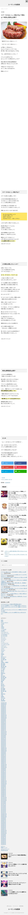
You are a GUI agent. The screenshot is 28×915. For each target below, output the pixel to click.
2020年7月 (3, 755)
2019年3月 (3, 776)
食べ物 (3, 477)
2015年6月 (3, 838)
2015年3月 (3, 842)
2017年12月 (4, 797)
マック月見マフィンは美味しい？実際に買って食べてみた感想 (17, 540)
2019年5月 (3, 774)
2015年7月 (3, 837)
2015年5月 (3, 840)
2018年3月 (3, 793)
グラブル (3, 640)
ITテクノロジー (4, 622)
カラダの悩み (4, 634)
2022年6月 (3, 723)
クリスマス (3, 639)
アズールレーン (4, 632)
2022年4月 (3, 726)
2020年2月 (3, 761)
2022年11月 (3, 716)
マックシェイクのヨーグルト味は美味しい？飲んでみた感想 (17, 516)
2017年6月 (3, 805)
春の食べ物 (3, 677)
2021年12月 (4, 731)
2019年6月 (3, 772)
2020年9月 (3, 752)
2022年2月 (3, 728)
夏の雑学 (3, 665)
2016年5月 (3, 823)
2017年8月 (3, 803)
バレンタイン (4, 647)
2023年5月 (3, 708)
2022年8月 (3, 720)
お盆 (2, 625)
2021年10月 (4, 734)
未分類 (2, 680)
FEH (2, 620)
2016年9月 (3, 818)
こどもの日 (3, 629)
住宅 (2, 655)
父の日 (2, 687)
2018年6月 (3, 789)
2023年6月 (3, 706)
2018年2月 (3, 794)
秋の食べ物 (3, 691)
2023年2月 (3, 712)
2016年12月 (4, 814)
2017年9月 (3, 801)
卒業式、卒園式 (4, 662)
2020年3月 (3, 760)
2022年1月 (3, 730)
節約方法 (3, 693)
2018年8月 (3, 786)
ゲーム (2, 641)
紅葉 (2, 695)
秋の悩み (3, 688)
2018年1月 (3, 796)
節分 (2, 692)
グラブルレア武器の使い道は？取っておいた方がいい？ (14, 591)
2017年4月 (3, 808)
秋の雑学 (3, 689)
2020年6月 (3, 756)
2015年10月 (4, 833)
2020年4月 (3, 759)
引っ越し (3, 669)
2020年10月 (4, 750)
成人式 (2, 672)
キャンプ (3, 637)
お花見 (2, 628)
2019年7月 (3, 771)
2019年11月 (3, 766)
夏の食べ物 (3, 666)
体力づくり (3, 656)
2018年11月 (3, 782)
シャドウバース (4, 643)
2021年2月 (3, 745)
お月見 (2, 623)
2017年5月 (3, 807)
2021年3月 (3, 744)
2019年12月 (4, 764)
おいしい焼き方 (5, 479)
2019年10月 (4, 767)
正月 (2, 683)
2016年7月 (3, 820)
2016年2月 (3, 827)
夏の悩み (3, 663)
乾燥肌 (2, 654)
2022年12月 (4, 715)
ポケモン (3, 650)
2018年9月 (3, 785)
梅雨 (2, 681)
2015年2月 (3, 844)
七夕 (2, 652)
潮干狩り (3, 685)
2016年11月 (3, 815)
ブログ (2, 648)
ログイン (3, 846)
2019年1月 (3, 779)
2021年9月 (3, 735)
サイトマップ (15, 906)
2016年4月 (3, 825)
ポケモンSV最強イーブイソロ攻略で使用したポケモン (13, 605)
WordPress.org (4, 850)
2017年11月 (3, 798)
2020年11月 (3, 749)
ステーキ (10, 479)
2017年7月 (3, 804)
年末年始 (3, 667)
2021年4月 (3, 742)
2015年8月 (3, 836)
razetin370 (7, 482)
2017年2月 (3, 811)
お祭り (2, 626)
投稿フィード (4, 847)
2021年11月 (3, 733)
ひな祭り (3, 630)
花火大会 (3, 698)
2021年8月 (3, 737)
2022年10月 (4, 717)
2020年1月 (3, 763)
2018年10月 (4, 783)
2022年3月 (3, 727)
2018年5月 (3, 790)
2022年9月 (3, 719)
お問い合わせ (9, 906)
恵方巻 (2, 670)
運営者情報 (21, 906)
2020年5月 (3, 757)
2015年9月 (3, 834)
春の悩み (3, 676)
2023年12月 (4, 702)
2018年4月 (3, 792)
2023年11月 (3, 704)
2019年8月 (3, 770)
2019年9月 (3, 768)
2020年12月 (4, 748)
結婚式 (2, 696)
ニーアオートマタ (5, 644)
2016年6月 (3, 822)
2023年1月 (3, 713)
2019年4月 (3, 775)
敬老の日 (3, 673)
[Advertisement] (14, 130)
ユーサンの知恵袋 (14, 4)
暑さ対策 (3, 678)
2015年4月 (3, 841)
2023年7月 (3, 705)
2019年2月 (3, 778)
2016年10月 (4, 816)
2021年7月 (3, 738)
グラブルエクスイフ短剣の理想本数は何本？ (11, 604)
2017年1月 (3, 812)
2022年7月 (3, 722)
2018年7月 (3, 787)
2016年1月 (3, 829)
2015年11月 (3, 831)
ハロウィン (3, 645)
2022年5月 (3, 724)
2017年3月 (3, 809)
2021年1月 (3, 746)
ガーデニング (4, 636)
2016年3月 (3, 826)
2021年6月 (3, 739)
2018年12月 (4, 781)
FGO (2, 621)
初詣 (2, 661)
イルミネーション (5, 633)
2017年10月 (4, 800)
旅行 (2, 674)
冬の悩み (3, 658)
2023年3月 (3, 711)
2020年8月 (3, 753)
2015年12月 (4, 830)
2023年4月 (3, 709)
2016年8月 (3, 819)
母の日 (2, 684)
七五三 (2, 651)
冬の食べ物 (3, 659)
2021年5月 (3, 741)
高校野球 (3, 700)
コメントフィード (5, 849)
